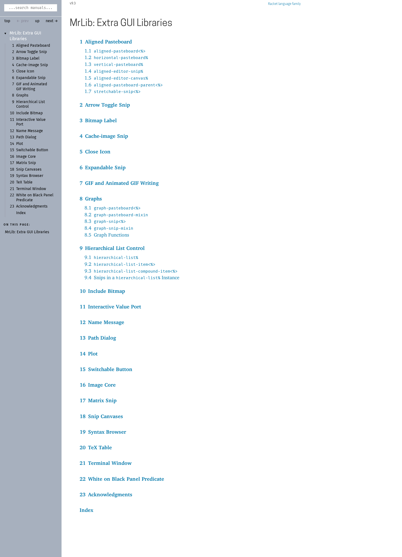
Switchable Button (32, 150)
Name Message (29, 131)
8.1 (113, 208)
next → (52, 21)
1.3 (114, 64)
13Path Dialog (98, 337)
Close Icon (25, 71)
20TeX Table (96, 447)
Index (21, 213)
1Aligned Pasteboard (106, 41)
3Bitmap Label (98, 120)
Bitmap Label (27, 58)
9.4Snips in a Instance (132, 277)
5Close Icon (95, 151)
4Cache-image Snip (104, 136)
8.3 (105, 221)
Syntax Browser (29, 176)
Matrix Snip (26, 163)
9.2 (120, 264)
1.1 (115, 51)
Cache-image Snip (32, 65)
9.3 (131, 271)
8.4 (109, 228)
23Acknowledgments (106, 494)
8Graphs (91, 198)
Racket (273, 4)
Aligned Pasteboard (33, 46)
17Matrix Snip (98, 400)
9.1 (111, 257)
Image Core (26, 157)
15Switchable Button (106, 369)
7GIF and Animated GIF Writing (119, 183)
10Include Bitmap (102, 291)
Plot (19, 144)
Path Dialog (26, 137)
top (7, 21)
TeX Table (24, 182)
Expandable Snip (30, 78)
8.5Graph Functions (107, 235)
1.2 (116, 57)
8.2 (116, 214)
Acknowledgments (32, 206)
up (37, 21)
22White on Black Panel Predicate (122, 479)
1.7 (113, 91)
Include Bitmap (29, 113)
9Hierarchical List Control (112, 248)
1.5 (116, 78)
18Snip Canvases (101, 416)
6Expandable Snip (103, 167)
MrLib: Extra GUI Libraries (27, 232)
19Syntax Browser (103, 431)
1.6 (124, 85)
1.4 (114, 71)
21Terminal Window (106, 463)
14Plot (89, 353)
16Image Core (98, 384)
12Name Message (102, 322)
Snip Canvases (29, 169)
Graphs (22, 95)
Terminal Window (31, 189)
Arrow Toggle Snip (31, 52)
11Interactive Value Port (110, 306)
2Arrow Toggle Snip (105, 104)
